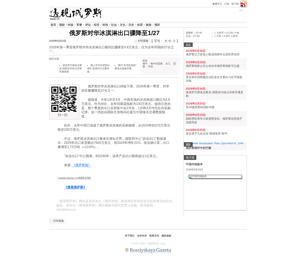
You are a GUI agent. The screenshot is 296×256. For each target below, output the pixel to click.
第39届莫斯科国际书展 (200, 107)
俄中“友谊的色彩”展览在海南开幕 (126, 67)
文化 (122, 25)
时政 (70, 25)
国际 (62, 25)
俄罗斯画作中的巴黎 (198, 147)
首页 (53, 25)
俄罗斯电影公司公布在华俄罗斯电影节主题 (212, 65)
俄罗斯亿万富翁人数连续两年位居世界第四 (212, 54)
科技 (105, 25)
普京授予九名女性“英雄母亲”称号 (206, 133)
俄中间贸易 (156, 63)
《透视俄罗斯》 (75, 187)
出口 (168, 63)
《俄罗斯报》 (81, 165)
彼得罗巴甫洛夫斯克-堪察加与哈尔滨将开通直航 (70, 68)
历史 (131, 25)
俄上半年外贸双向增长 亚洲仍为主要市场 (98, 68)
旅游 (148, 25)
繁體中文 (217, 3)
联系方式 (154, 235)
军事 (79, 25)
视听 (157, 25)
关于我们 (130, 235)
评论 (88, 25)
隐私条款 (166, 235)
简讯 (188, 44)
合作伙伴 (142, 235)
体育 (140, 25)
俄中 (145, 63)
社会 (114, 25)
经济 (96, 25)
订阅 (226, 3)
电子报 (235, 3)
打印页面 (143, 40)
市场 (150, 66)
